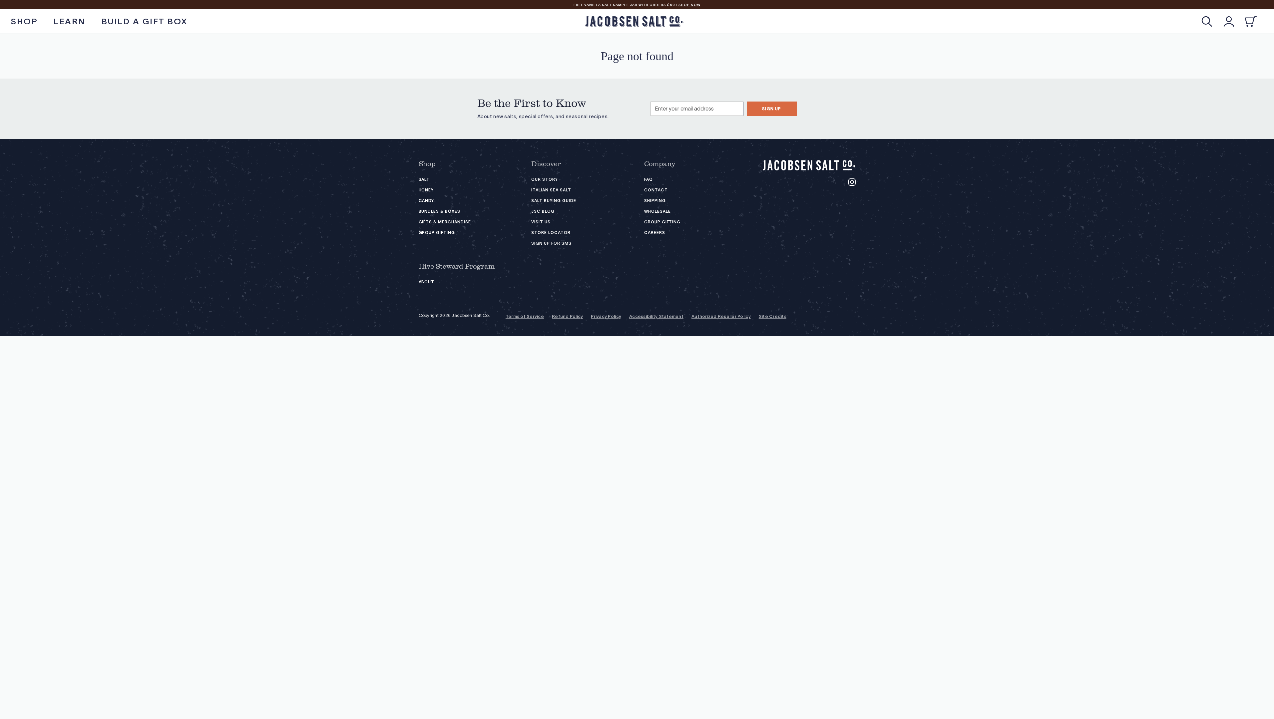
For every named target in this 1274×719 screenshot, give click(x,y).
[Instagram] (852, 182)
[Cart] (1251, 21)
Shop (427, 164)
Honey (426, 190)
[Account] (1229, 21)
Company (659, 164)
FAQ (648, 179)
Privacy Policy (606, 316)
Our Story (544, 179)
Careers (654, 232)
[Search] (1207, 21)
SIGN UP (771, 109)
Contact (656, 190)
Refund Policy (567, 316)
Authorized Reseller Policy (721, 316)
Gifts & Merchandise (445, 222)
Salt (424, 179)
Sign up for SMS (551, 243)
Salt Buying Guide (553, 200)
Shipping (655, 200)
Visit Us (541, 222)
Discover (546, 164)
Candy (426, 200)
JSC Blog (543, 211)
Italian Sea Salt (551, 190)
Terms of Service (525, 316)
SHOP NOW (689, 5)
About (427, 282)
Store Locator (550, 232)
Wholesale (657, 211)
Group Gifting (437, 232)
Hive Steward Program (457, 266)
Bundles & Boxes (439, 211)
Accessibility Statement (656, 316)
